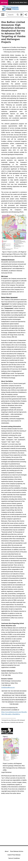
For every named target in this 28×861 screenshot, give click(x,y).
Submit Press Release (14, 855)
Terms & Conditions (14, 858)
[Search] (18, 14)
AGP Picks (4, 2)
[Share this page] (26, 14)
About (6, 851)
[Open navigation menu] (2, 14)
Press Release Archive (16, 851)
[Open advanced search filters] (21, 14)
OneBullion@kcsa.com (8, 687)
